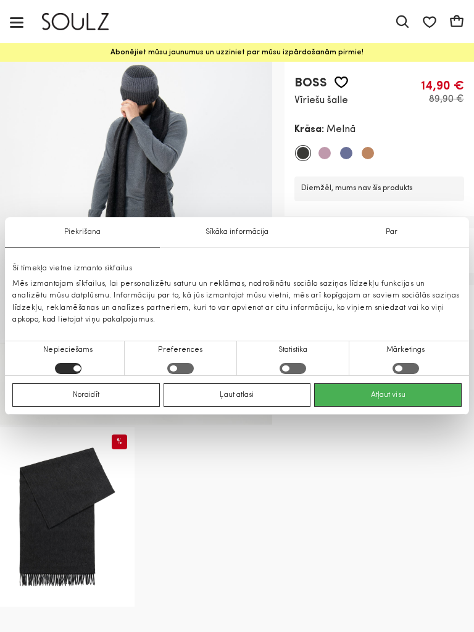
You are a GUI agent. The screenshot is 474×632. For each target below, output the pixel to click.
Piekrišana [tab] (82, 232)
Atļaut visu (388, 395)
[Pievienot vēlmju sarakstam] (341, 82)
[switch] (180, 368)
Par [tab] (391, 232)
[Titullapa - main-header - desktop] (84, 22)
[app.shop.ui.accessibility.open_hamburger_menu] (16, 22)
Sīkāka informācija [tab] (237, 232)
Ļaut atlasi (237, 395)
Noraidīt (86, 395)
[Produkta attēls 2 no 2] (67, 517)
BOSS (310, 83)
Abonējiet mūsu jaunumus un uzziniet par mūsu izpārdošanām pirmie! (237, 52)
